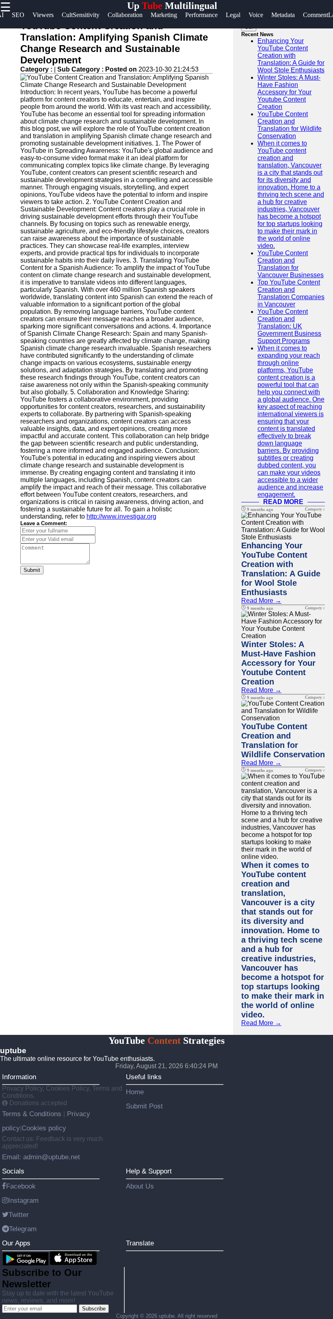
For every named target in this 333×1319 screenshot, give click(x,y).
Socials (13, 1171)
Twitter (19, 1214)
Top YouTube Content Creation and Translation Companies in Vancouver (290, 293)
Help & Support (149, 1171)
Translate (140, 1243)
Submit (32, 570)
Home (135, 1092)
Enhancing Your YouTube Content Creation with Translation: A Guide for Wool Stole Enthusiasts (290, 55)
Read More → (261, 600)
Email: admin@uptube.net (41, 1157)
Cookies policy (44, 1128)
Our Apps (16, 1243)
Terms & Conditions (32, 1114)
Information (19, 1077)
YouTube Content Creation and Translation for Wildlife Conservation (289, 125)
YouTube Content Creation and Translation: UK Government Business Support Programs (289, 326)
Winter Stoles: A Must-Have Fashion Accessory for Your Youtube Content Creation (288, 92)
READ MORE (283, 501)
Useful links (144, 1077)
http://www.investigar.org (121, 516)
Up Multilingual (172, 5)
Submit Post (144, 1106)
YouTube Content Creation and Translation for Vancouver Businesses (290, 264)
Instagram (23, 1200)
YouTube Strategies (166, 1040)
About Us (140, 1186)
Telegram (23, 1229)
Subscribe (94, 1309)
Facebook (21, 1186)
